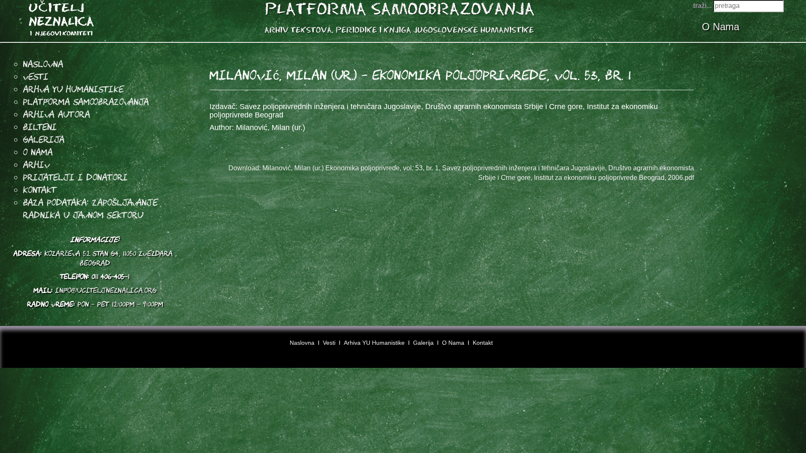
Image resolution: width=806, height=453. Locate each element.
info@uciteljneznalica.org (106, 290)
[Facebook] (758, 346)
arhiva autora (56, 114)
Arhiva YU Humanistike (374, 342)
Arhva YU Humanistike (73, 89)
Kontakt (40, 189)
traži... (702, 5)
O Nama (722, 26)
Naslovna (43, 64)
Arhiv (36, 164)
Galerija (44, 139)
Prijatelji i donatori (75, 177)
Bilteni (40, 127)
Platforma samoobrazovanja (86, 101)
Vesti (36, 76)
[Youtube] (774, 346)
